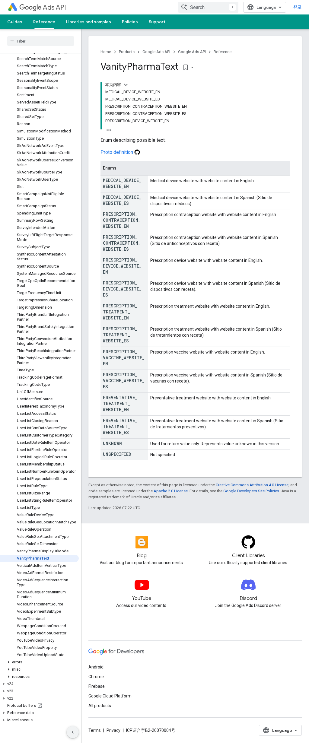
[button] (39, 662)
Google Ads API (156, 51)
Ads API (54, 7)
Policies (130, 21)
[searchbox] (40, 41)
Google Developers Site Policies (251, 491)
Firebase (96, 686)
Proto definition (117, 152)
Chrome (96, 676)
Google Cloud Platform (110, 696)
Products (127, 51)
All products (99, 705)
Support (157, 21)
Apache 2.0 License (171, 491)
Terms (94, 730)
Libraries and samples (88, 21)
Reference (44, 21)
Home (105, 51)
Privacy (113, 730)
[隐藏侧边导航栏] (73, 732)
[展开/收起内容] (125, 84)
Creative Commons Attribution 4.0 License (252, 485)
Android (96, 667)
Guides (14, 21)
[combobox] (208, 7)
